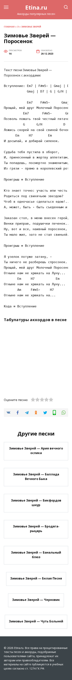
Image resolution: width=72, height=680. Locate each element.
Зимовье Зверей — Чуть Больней (36, 621)
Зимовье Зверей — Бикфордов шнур (36, 502)
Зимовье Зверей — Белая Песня (36, 578)
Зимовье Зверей (31, 26)
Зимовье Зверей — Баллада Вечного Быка (36, 476)
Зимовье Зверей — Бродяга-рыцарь (36, 528)
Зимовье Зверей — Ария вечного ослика (36, 450)
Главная (9, 26)
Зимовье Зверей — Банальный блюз (36, 554)
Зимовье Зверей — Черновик (36, 600)
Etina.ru (36, 7)
